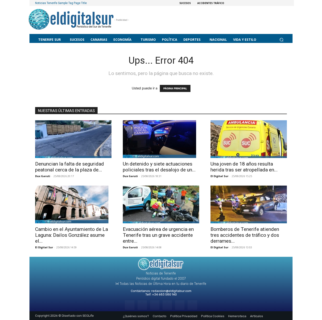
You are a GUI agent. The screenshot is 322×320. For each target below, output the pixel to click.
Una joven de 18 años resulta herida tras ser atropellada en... (244, 167)
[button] (281, 39)
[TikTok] (167, 305)
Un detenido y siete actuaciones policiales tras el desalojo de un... (159, 167)
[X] (179, 305)
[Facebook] (129, 305)
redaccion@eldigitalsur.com (171, 291)
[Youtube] (192, 305)
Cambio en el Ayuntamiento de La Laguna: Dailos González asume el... (71, 235)
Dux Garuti (42, 176)
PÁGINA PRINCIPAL (175, 88)
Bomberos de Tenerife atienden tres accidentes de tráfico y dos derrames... (245, 235)
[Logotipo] (71, 20)
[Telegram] (154, 305)
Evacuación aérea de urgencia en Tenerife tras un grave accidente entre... (158, 235)
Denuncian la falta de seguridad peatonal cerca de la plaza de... (69, 167)
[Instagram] (142, 305)
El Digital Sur (219, 176)
